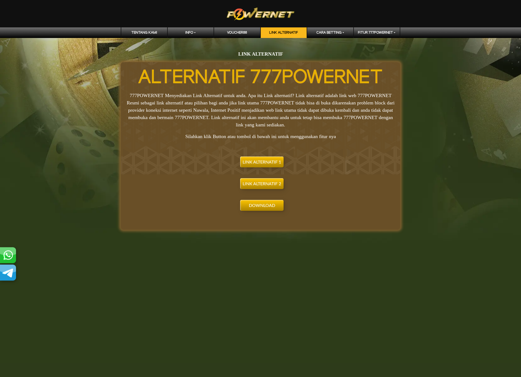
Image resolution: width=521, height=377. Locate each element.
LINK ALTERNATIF (283, 33)
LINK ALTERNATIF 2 (262, 184)
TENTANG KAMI (144, 33)
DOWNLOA (260, 205)
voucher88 (237, 33)
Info (189, 33)
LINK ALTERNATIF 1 (262, 162)
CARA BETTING (329, 33)
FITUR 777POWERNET (375, 33)
